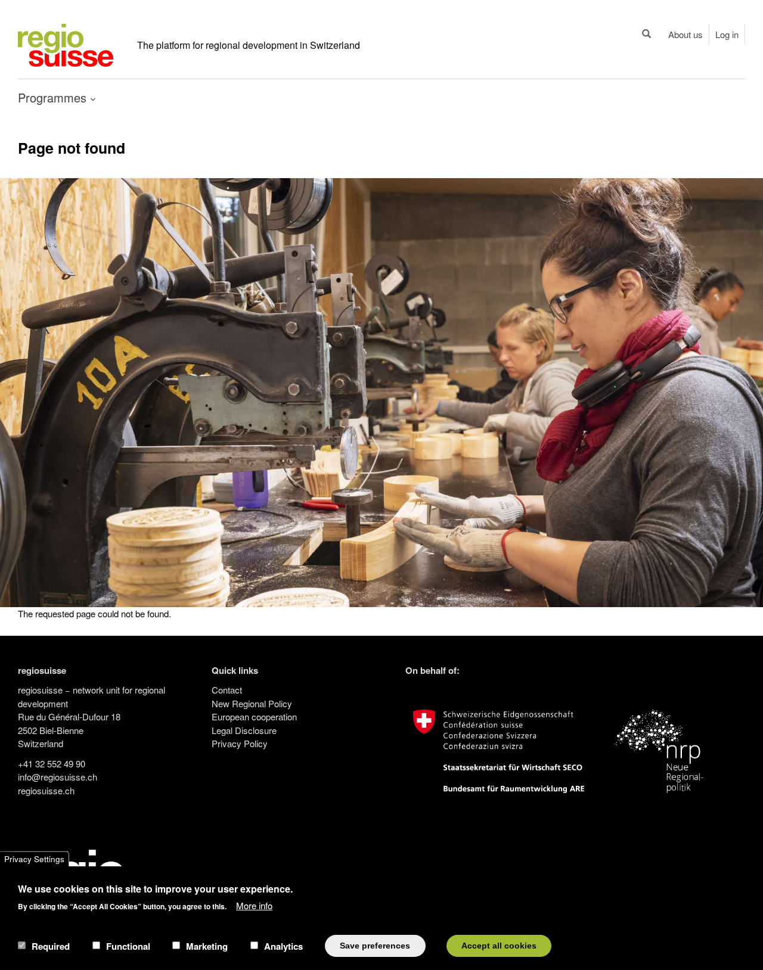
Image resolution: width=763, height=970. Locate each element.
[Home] (65, 44)
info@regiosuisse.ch (57, 776)
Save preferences (375, 945)
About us (685, 34)
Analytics (283, 945)
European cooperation (254, 716)
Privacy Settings (34, 859)
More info (254, 905)
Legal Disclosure (244, 730)
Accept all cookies (498, 945)
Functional (128, 945)
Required (51, 945)
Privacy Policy (240, 743)
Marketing (207, 945)
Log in (727, 34)
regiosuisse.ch (46, 790)
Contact (227, 689)
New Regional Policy (252, 703)
